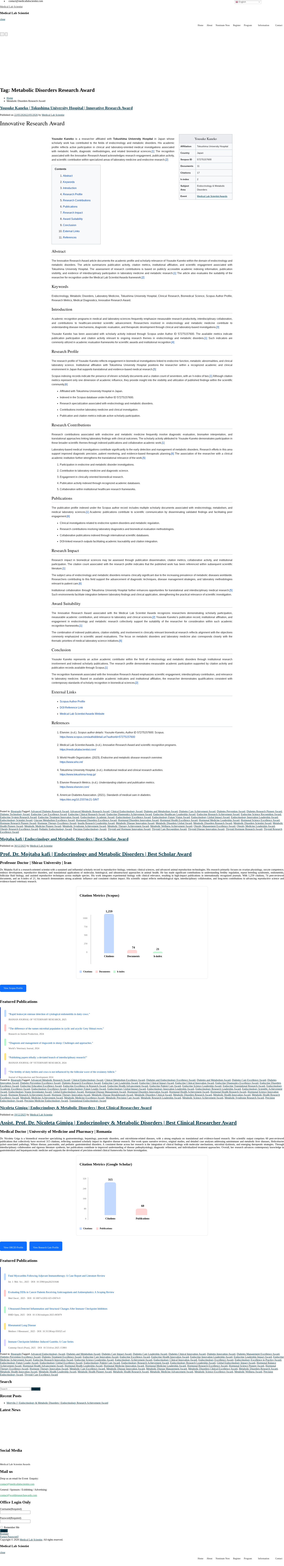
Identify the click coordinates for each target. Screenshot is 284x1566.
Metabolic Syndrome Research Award (244, 1097)
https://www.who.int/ (71, 762)
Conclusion (69, 225)
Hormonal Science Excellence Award (260, 820)
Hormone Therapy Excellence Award (56, 823)
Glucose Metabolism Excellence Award (54, 820)
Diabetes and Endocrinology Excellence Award (170, 1080)
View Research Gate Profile (46, 1247)
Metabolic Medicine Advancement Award (171, 1371)
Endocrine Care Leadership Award (120, 1083)
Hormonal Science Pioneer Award (246, 1365)
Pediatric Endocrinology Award (55, 829)
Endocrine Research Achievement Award (218, 814)
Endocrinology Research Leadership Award (218, 1089)
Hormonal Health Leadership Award (83, 1365)
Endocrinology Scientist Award (16, 820)
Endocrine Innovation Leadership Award (211, 1357)
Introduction (70, 188)
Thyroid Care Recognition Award (169, 829)
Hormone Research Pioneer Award (18, 823)
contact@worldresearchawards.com (18, 1495)
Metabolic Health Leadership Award (57, 1371)
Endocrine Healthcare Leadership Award (174, 814)
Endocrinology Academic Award (97, 817)
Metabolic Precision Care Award (122, 1097)
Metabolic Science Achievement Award (202, 1097)
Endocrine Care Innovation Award (100, 1357)
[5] (154, 369)
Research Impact (73, 212)
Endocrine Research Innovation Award (53, 1360)
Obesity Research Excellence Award (19, 829)
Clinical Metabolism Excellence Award (125, 1080)
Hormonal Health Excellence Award (179, 820)
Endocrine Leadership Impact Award (253, 1357)
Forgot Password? (9, 1536)
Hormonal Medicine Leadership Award (219, 820)
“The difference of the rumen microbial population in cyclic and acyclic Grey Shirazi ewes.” (56, 1028)
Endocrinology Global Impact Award (210, 817)
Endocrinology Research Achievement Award (145, 1362)
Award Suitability (73, 219)
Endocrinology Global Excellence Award (61, 1362)
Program (248, 25)
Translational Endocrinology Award (87, 1100)
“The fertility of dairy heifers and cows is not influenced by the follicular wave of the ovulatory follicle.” (62, 1071)
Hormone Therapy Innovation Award (71, 1094)
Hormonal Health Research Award (228, 1091)
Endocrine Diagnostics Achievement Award (129, 814)
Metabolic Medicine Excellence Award (84, 1097)
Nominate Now (223, 25)
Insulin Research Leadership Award (96, 823)
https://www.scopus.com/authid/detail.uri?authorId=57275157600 (97, 737)
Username (11, 1509)
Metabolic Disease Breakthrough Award (112, 1094)
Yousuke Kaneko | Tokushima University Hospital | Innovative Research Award (66, 108)
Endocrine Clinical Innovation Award (194, 1083)
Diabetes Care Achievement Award (197, 811)
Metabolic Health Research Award (131, 1371)
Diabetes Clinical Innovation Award (187, 1354)
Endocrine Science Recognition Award (261, 814)
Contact (278, 25)
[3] (217, 327)
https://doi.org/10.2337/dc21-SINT (79, 799)
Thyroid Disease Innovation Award (206, 829)
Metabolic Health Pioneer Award (95, 1371)
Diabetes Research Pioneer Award (264, 811)
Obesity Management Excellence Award (214, 826)
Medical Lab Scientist (11, 6)
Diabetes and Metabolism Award (161, 811)
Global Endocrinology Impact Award (236, 1362)
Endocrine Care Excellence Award (49, 814)
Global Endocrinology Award (68, 1091)
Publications (70, 206)
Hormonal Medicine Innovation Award (124, 1365)
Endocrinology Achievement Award (133, 1360)
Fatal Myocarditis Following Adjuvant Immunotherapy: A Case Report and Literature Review (56, 1275)
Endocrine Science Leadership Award (201, 1086)
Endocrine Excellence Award (135, 1357)
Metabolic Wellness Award (248, 1371)
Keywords (69, 182)
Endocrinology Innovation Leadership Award (254, 817)
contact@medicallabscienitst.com (17, 1484)
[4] (172, 342)
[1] (153, 151)
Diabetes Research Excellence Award (81, 1083)
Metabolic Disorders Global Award (174, 823)
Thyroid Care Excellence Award (41, 1374)
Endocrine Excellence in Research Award (84, 1086)
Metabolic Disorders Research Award (212, 823)
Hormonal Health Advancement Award (43, 1365)
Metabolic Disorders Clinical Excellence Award (212, 1368)
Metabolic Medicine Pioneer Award (42, 826)
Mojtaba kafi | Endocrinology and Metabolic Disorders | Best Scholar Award (64, 839)
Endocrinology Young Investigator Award (30, 1091)
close (2, 19)
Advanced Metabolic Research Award (89, 811)
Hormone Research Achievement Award (29, 1094)
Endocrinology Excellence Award (133, 817)
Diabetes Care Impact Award (116, 1354)
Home (200, 25)
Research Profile (73, 194)
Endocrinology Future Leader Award (87, 1089)
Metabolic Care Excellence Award (87, 1368)
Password (10, 1518)
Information (263, 25)
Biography (16, 811)
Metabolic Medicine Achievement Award (41, 1097)
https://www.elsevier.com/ (74, 787)
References (69, 237)
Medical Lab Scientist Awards (212, 196)
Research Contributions (77, 200)
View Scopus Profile (13, 988)
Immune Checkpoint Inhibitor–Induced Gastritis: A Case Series (40, 1341)
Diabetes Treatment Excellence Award (61, 1357)
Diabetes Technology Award (15, 814)
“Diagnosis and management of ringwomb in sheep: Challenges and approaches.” (51, 1043)
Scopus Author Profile (72, 701)
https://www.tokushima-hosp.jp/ (78, 774)
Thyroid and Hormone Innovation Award (129, 829)
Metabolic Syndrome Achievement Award (84, 826)
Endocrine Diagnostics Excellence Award (236, 1083)
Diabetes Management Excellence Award (258, 1354)
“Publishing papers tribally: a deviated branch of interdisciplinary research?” (48, 1057)
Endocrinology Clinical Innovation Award (175, 1360)
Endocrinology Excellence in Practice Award (258, 1360)
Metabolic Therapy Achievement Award (128, 826)
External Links (71, 231)
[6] (66, 384)
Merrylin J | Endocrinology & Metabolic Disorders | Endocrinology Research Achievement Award (57, 1402)
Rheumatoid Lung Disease (22, 1325)
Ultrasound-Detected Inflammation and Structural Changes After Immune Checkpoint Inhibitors (57, 1308)
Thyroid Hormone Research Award (244, 829)
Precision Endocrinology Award (89, 829)
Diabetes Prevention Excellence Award (40, 1083)
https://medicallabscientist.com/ (78, 749)
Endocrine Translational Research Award (244, 1086)
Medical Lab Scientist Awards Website (82, 713)
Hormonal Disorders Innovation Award (138, 820)
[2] (166, 159)
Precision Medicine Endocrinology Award (46, 1100)
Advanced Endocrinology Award (48, 1354)
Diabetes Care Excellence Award (249, 1080)
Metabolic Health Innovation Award (231, 1094)
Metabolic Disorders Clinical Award (153, 1094)
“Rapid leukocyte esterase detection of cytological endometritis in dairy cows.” (49, 1014)
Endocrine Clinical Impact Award (156, 1083)
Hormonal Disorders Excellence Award (96, 820)
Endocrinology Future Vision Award (171, 817)
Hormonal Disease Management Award (105, 1091)
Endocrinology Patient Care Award (102, 1362)
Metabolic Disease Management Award (166, 1368)
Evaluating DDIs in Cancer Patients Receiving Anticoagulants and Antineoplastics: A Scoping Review (61, 1292)
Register (237, 25)
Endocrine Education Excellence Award (41, 1086)
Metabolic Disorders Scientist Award (252, 823)
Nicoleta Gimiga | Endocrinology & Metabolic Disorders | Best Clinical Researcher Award (76, 1108)
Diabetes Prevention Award (231, 811)
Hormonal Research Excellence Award (207, 1365)
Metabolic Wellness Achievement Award (171, 826)
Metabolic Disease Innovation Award (135, 823)
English (242, 2)
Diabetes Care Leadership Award (150, 1354)
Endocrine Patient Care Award (165, 1086)
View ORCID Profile (13, 1247)
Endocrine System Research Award (18, 817)
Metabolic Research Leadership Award (161, 1097)
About (209, 25)
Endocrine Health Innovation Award (170, 1357)
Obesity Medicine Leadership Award (256, 826)
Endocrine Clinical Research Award (86, 814)
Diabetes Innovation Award (221, 1354)
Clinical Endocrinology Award (126, 811)
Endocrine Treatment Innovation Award (58, 817)
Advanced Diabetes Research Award (50, 811)
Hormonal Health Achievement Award (189, 1091)
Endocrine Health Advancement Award (127, 1086)
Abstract (67, 175)
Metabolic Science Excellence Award (213, 1371)
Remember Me (11, 1527)
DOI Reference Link (71, 707)
